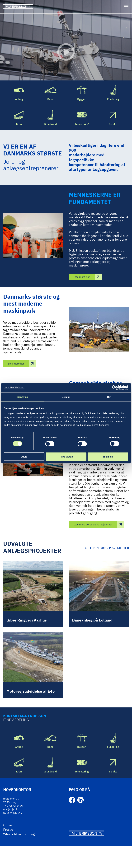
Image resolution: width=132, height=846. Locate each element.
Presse (8, 829)
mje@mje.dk (10, 809)
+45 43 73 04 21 (13, 805)
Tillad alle (108, 456)
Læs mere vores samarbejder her (93, 524)
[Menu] (126, 7)
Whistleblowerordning (19, 834)
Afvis (24, 456)
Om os (7, 825)
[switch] (49, 443)
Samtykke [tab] (22, 396)
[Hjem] (18, 6)
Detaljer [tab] (66, 396)
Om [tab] (109, 396)
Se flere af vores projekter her (107, 547)
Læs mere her (82, 276)
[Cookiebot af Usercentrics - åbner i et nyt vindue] (114, 387)
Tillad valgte (66, 456)
